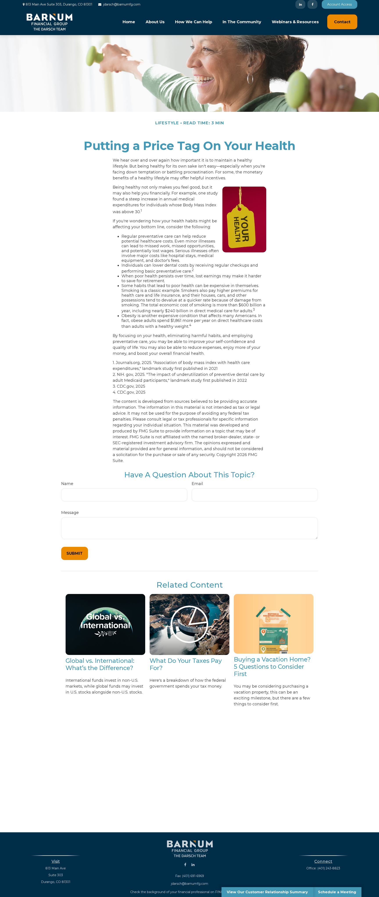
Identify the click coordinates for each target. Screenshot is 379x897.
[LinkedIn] (300, 4)
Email (197, 483)
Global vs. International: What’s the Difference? (100, 664)
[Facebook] (312, 4)
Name (67, 483)
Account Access (339, 4)
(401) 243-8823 (328, 868)
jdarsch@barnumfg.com (121, 4)
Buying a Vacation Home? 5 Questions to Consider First (272, 667)
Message (70, 512)
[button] (129, 21)
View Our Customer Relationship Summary (267, 892)
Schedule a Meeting (337, 892)
